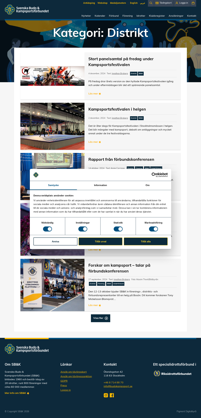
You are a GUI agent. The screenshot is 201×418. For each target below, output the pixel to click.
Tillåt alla (146, 241)
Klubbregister (157, 16)
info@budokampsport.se (118, 386)
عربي (142, 3)
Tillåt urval (100, 241)
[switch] (82, 228)
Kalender (100, 16)
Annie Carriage (118, 168)
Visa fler (98, 318)
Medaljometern (118, 3)
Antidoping (89, 3)
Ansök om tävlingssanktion (76, 376)
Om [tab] (147, 185)
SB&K (141, 74)
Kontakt (191, 16)
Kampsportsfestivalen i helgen (117, 110)
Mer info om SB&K (15, 393)
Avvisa (55, 241)
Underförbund (156, 168)
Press (63, 385)
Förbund (114, 16)
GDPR (64, 381)
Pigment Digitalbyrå (186, 411)
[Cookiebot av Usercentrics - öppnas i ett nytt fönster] (154, 175)
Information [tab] (100, 185)
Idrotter (140, 16)
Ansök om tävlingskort (73, 372)
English (134, 3)
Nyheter (86, 16)
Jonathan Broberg (120, 74)
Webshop (103, 3)
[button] (164, 3)
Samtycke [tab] (53, 185)
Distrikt (134, 74)
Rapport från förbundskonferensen (121, 160)
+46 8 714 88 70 (113, 382)
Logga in (65, 390)
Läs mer (93, 94)
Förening (127, 16)
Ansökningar (176, 16)
